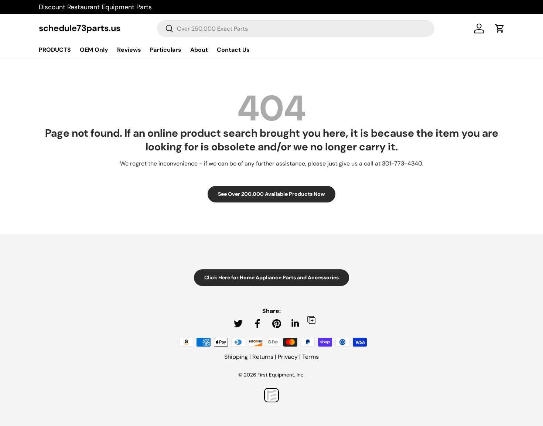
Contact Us (233, 50)
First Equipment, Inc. (281, 375)
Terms (310, 357)
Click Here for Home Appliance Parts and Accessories (271, 277)
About (199, 50)
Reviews (129, 50)
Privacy (288, 357)
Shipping (236, 357)
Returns (262, 357)
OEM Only (94, 50)
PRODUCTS (55, 50)
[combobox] (295, 28)
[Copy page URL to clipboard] (311, 320)
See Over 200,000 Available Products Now (271, 194)
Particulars (165, 50)
